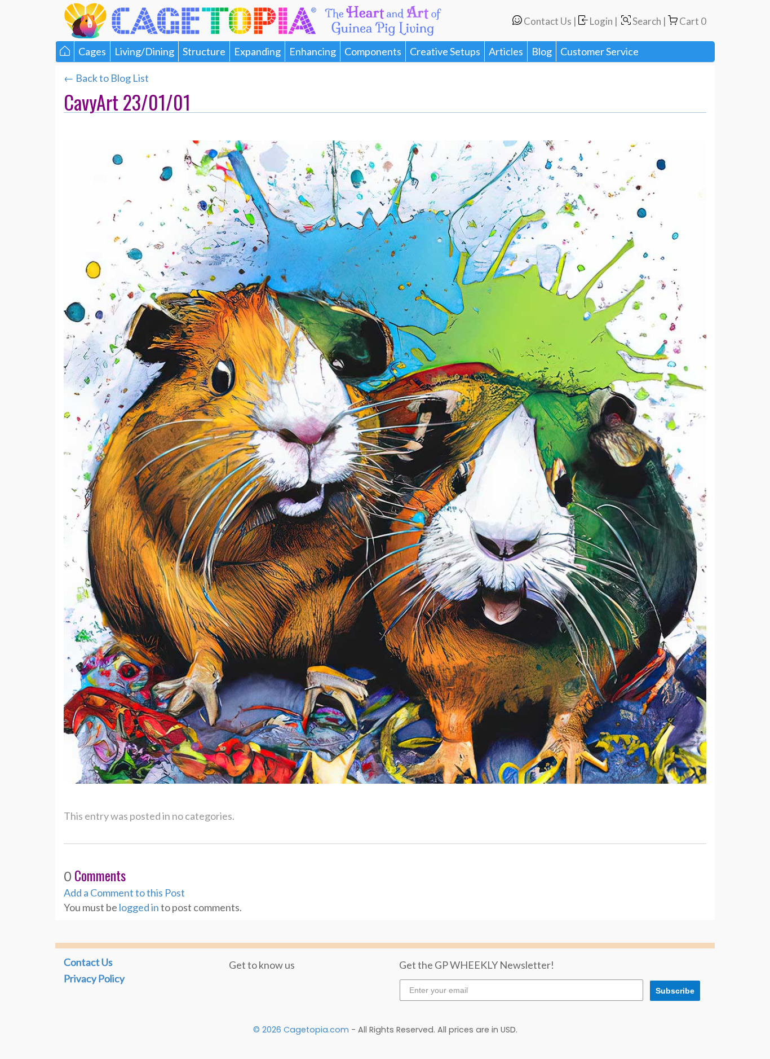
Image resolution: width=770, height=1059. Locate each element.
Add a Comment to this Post (124, 892)
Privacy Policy (94, 978)
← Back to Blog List (106, 78)
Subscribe (675, 990)
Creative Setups (445, 51)
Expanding (257, 51)
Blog (542, 51)
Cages (92, 51)
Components (372, 51)
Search (646, 21)
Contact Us (547, 21)
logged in (139, 907)
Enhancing (312, 51)
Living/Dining (144, 51)
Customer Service (599, 51)
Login (600, 21)
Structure (204, 51)
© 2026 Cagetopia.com (301, 1029)
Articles (506, 51)
